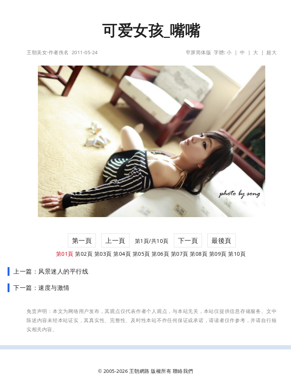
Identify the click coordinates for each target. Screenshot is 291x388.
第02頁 (83, 253)
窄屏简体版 (198, 52)
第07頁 (179, 253)
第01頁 (65, 253)
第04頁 (122, 253)
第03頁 (103, 253)
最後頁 (221, 240)
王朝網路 (139, 371)
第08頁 (198, 253)
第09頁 (218, 253)
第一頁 (82, 240)
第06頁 (160, 253)
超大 (271, 52)
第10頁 (237, 253)
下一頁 (188, 240)
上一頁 (115, 240)
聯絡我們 (183, 371)
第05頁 (141, 253)
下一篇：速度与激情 (41, 287)
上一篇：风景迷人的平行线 (50, 271)
